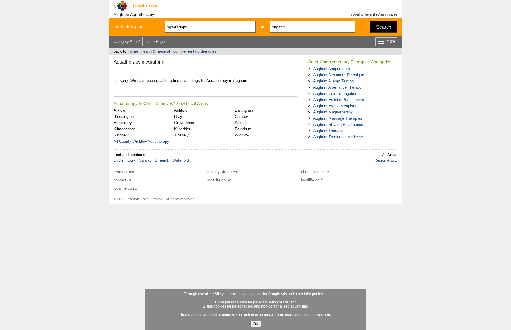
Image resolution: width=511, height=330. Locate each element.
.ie (145, 6)
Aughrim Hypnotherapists (334, 106)
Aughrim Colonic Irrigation (335, 93)
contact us (123, 180)
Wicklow (242, 135)
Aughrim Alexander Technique (338, 75)
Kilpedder (182, 129)
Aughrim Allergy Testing (333, 81)
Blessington (124, 116)
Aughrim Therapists (330, 131)
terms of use (124, 172)
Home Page (155, 41)
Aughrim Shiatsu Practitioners (338, 124)
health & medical (155, 51)
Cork (131, 160)
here (327, 315)
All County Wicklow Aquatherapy (141, 141)
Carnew (241, 116)
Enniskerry (123, 123)
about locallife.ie (315, 172)
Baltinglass (244, 110)
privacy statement (222, 172)
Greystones (184, 123)
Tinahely (181, 135)
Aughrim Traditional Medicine (338, 137)
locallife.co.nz (125, 188)
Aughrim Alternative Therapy (337, 87)
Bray (178, 116)
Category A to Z (127, 41)
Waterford (180, 160)
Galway (145, 160)
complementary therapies (194, 51)
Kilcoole (241, 123)
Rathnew (121, 135)
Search (383, 27)
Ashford (180, 110)
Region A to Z (385, 160)
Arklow (119, 110)
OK (255, 324)
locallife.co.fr (312, 180)
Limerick (162, 160)
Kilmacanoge (125, 129)
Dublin (119, 160)
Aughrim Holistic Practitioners (338, 99)
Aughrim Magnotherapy (333, 112)
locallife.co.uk (219, 180)
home (133, 51)
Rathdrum (243, 129)
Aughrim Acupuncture (331, 68)
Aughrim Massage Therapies (337, 118)
